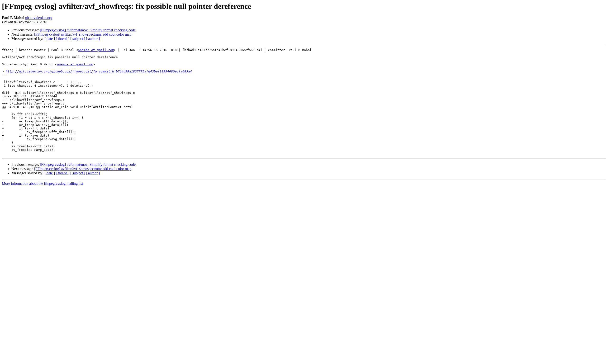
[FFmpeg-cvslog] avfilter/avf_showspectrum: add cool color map (82, 34)
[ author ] (93, 39)
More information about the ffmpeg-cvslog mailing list (42, 183)
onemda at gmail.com (96, 50)
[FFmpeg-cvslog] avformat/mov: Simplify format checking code (88, 30)
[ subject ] (77, 39)
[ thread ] (62, 39)
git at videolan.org (38, 18)
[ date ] (49, 39)
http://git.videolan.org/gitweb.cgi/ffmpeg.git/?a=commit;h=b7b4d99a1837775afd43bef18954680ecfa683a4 (99, 71)
